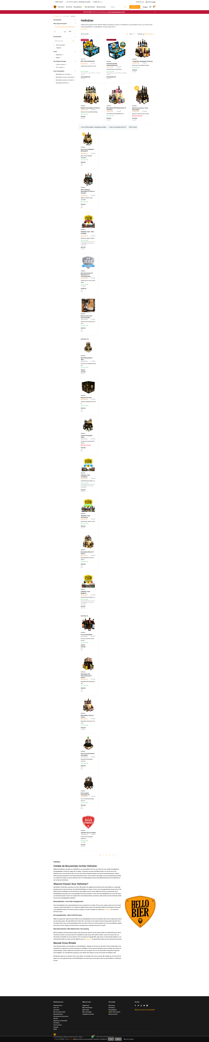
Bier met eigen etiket (59, 1012)
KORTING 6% (84, 616)
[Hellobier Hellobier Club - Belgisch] (88, 581)
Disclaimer (56, 1022)
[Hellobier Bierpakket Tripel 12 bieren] (88, 705)
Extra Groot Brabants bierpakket (87, 754)
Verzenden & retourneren (60, 1016)
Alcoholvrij (69, 7)
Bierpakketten (78, 7)
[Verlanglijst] (150, 7)
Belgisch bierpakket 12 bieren (90, 108)
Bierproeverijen (101, 7)
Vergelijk (93, 63)
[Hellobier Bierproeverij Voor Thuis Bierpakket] (142, 95)
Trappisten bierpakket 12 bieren (142, 61)
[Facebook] (135, 1005)
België (58, 57)
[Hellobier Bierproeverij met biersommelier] (88, 305)
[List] (127, 34)
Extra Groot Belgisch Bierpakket (87, 150)
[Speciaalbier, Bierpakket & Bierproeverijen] (54, 7)
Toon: (130, 34)
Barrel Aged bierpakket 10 (85, 794)
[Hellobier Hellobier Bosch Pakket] (88, 822)
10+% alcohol (60, 67)
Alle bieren (61, 7)
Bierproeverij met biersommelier (86, 316)
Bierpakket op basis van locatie (65, 80)
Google (154, 2)
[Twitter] (138, 1005)
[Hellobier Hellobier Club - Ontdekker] (88, 464)
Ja (110, 1039)
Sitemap (55, 1027)
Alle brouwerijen (60, 45)
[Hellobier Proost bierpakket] (88, 624)
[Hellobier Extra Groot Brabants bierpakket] (88, 743)
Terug (56, 16)
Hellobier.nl (107, 909)
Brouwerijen (66, 16)
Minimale (57, 31)
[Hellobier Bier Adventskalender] (91, 48)
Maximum (72, 31)
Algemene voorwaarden (60, 1020)
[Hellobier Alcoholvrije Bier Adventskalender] (117, 50)
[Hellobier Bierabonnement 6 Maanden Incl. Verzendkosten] (88, 262)
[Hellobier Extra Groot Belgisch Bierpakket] (88, 139)
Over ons (56, 1007)
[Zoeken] (125, 7)
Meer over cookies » (129, 1039)
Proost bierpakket (86, 634)
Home (60, 16)
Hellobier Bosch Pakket (88, 832)
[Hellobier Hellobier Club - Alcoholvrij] (88, 505)
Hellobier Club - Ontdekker (86, 476)
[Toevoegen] (99, 79)
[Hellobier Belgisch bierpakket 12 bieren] (91, 95)
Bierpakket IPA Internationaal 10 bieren (86, 675)
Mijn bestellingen (87, 1007)
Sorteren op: (141, 34)
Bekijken (149, 120)
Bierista (55, 1018)
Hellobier (58, 47)
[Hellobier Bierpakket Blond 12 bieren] (88, 541)
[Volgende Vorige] (116, 855)
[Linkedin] (147, 1005)
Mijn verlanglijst (87, 1012)
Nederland (60, 54)
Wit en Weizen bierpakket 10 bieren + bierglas (88, 191)
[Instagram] (141, 1005)
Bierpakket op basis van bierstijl (65, 77)
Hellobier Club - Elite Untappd (87, 232)
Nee (118, 1039)
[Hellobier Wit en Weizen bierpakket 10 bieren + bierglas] (88, 179)
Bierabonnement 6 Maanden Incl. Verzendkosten (87, 274)
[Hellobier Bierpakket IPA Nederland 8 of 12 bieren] (117, 95)
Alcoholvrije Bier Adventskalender (112, 64)
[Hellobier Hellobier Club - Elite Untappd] (88, 221)
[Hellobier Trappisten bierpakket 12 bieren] (142, 48)
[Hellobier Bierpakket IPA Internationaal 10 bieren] (88, 663)
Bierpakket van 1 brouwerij (64, 74)
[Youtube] (144, 1005)
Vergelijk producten (88, 1014)
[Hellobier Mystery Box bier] (88, 387)
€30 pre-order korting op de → (104, 12)
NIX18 (55, 1029)
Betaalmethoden (58, 1014)
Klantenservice (140, 2)
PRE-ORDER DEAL (111, 40)
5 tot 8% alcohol (61, 64)
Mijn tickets (85, 1009)
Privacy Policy (57, 1025)
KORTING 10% (85, 339)
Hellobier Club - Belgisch (86, 592)
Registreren (85, 1005)
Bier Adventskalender (88, 61)
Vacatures (56, 1009)
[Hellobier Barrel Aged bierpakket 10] (88, 782)
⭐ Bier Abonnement (89, 7)
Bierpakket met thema (63, 83)
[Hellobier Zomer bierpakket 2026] (88, 425)
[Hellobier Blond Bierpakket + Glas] (88, 347)
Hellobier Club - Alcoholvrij (86, 516)
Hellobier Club (135, 7)
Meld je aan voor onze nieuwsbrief (145, 1009)
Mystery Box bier (86, 397)
